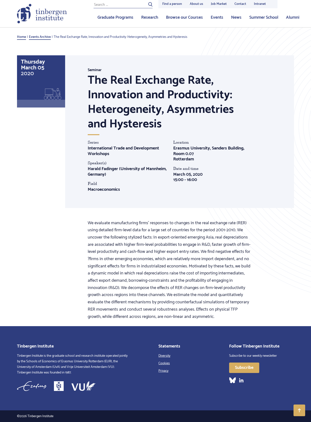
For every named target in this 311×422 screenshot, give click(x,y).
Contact (240, 4)
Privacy (163, 371)
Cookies (164, 363)
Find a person (172, 4)
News (236, 17)
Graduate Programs (115, 17)
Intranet (260, 4)
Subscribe (244, 367)
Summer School (263, 17)
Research (149, 17)
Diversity (164, 356)
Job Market (219, 4)
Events (217, 17)
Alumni (292, 17)
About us (196, 4)
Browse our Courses (184, 17)
